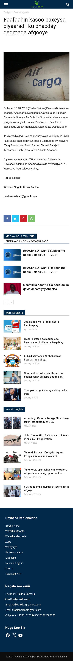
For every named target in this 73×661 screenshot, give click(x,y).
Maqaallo (10, 557)
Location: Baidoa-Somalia (20, 593)
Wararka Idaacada (15, 536)
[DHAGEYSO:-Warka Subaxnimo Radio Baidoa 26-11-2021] (12, 255)
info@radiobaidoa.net (17, 599)
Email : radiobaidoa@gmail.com (23, 610)
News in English (14, 563)
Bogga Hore (12, 525)
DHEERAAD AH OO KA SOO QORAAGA (27, 241)
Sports (9, 568)
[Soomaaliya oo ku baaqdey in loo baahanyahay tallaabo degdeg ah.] (12, 377)
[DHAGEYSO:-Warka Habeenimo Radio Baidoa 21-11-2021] (12, 272)
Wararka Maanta (14, 531)
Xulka (8, 541)
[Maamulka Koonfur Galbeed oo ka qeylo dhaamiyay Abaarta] (12, 289)
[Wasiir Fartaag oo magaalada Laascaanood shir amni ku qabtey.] (12, 343)
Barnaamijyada (21, 12)
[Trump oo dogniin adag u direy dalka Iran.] (12, 394)
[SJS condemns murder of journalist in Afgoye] (12, 491)
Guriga (7, 12)
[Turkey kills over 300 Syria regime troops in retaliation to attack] (12, 457)
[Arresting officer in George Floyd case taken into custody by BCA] (12, 423)
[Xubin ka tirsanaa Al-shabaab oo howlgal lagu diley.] (12, 360)
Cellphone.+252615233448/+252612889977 (30, 615)
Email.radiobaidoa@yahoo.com (23, 604)
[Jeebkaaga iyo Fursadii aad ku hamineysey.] (12, 326)
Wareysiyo (11, 547)
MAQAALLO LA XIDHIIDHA (20, 236)
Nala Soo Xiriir (13, 573)
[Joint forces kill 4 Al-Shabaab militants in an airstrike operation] (12, 440)
